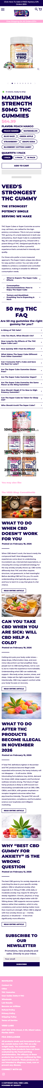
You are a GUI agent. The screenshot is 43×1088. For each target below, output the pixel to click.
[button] (21, 172)
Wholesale (7, 999)
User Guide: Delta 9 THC (13, 996)
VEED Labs (23, 1083)
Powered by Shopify (11, 1085)
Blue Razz (9, 136)
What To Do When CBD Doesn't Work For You (20, 530)
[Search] (36, 9)
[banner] (21, 3)
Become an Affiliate (11, 1006)
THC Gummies (8, 992)
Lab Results (7, 1003)
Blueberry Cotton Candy (17, 147)
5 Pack (18, 157)
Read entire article (14, 591)
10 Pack (31, 157)
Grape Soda (28, 142)
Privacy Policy (8, 1013)
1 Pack (7, 157)
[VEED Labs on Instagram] (3, 1074)
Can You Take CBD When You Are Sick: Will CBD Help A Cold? (20, 632)
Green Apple (26, 136)
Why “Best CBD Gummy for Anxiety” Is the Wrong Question (21, 856)
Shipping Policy (9, 1017)
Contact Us (7, 985)
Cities (4, 989)
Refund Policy (8, 1010)
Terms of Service (9, 1020)
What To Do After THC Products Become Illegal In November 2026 (21, 737)
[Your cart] (40, 9)
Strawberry (10, 142)
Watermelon (30, 131)
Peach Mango (11, 131)
